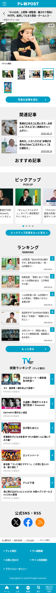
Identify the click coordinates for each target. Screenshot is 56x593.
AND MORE (18, 540)
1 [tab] (23, 226)
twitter (16, 522)
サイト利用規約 (39, 560)
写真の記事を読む (28, 99)
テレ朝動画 (37, 550)
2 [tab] (26, 226)
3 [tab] (29, 226)
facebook (28, 522)
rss (39, 522)
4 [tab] (32, 226)
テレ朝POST (28, 4)
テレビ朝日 (10, 550)
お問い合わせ (12, 560)
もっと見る (28, 349)
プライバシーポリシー (16, 568)
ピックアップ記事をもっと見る (28, 232)
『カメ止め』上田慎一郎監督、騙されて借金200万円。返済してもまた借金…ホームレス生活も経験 (32, 540)
